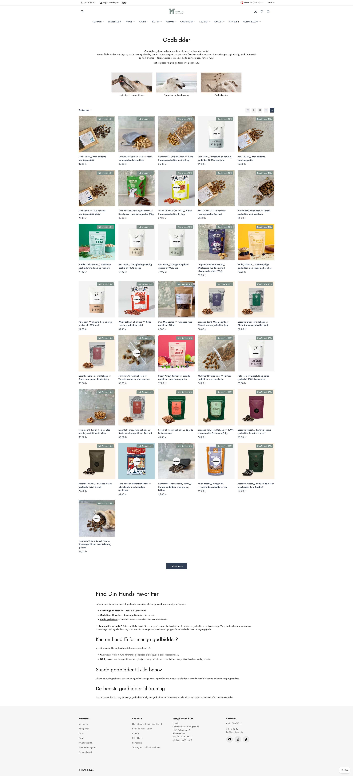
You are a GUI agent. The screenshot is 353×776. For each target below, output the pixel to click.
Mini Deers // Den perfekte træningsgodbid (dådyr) (92, 212)
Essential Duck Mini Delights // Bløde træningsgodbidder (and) (253, 323)
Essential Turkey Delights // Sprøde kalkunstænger (175, 431)
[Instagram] (123, 3)
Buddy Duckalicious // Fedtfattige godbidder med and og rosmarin (95, 266)
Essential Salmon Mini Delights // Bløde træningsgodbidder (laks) (95, 377)
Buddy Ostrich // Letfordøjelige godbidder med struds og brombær (255, 266)
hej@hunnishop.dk (234, 732)
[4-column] (266, 110)
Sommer (97, 21)
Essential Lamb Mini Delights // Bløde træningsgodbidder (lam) (213, 323)
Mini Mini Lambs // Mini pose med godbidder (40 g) (175, 323)
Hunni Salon (250, 21)
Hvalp (129, 21)
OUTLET (218, 21)
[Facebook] (125, 3)
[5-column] (272, 110)
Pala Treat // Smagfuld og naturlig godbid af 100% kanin (95, 323)
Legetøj (203, 21)
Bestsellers (114, 21)
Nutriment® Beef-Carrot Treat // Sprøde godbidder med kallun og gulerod (95, 544)
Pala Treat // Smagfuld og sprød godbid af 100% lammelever (253, 377)
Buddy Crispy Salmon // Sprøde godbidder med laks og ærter (174, 377)
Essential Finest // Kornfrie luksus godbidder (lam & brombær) (254, 431)
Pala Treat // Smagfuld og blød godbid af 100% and (173, 266)
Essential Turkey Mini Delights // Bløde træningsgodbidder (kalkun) (135, 431)
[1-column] (247, 110)
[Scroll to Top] (347, 761)
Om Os (135, 733)
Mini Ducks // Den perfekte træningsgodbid (251, 158)
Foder (142, 21)
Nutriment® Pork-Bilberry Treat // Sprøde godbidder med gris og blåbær (174, 487)
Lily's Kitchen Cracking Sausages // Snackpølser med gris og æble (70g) (136, 212)
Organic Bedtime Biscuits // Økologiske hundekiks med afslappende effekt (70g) (211, 268)
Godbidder (186, 21)
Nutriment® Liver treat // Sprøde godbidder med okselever (254, 212)
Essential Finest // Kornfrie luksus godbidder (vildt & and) (95, 485)
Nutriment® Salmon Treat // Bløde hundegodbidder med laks (135, 158)
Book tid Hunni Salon (142, 728)
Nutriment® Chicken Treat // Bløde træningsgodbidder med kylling (175, 158)
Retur (81, 733)
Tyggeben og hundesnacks (176, 95)
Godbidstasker (221, 95)
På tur (155, 21)
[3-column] (260, 110)
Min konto (83, 724)
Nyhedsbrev (137, 742)
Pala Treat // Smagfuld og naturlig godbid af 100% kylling (135, 266)
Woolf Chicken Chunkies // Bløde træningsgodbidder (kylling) (175, 212)
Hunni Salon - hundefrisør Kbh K (147, 724)
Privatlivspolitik (85, 742)
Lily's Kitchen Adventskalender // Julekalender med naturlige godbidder (134, 487)
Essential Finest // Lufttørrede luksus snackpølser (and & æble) (256, 485)
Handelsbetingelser (87, 747)
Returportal (84, 728)
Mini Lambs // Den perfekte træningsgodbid (92, 158)
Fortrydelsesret (85, 752)
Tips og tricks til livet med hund (146, 747)
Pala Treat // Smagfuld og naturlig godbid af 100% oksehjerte (214, 158)
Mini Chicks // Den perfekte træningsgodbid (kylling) (212, 212)
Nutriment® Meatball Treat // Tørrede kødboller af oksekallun (134, 377)
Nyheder (234, 21)
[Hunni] (176, 11)
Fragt (81, 738)
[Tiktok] (246, 739)
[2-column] (254, 110)
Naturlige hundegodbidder (132, 95)
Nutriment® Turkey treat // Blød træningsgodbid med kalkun (94, 431)
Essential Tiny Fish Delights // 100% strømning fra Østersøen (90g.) (215, 431)
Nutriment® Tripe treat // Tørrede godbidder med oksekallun (214, 377)
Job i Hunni (137, 738)
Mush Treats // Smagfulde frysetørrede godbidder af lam (212, 485)
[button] (268, 11)
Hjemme (170, 21)
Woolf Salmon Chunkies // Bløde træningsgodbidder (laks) (134, 323)
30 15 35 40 (232, 728)
